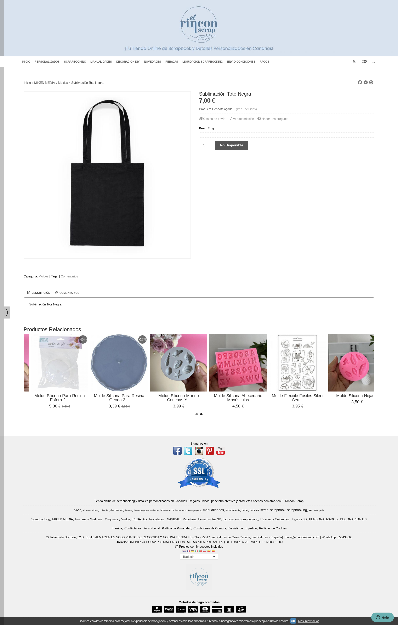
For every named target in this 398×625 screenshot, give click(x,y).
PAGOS (264, 61)
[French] (188, 551)
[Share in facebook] (360, 82)
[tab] (38, 293)
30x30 (77, 510)
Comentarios (69, 276)
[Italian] (196, 551)
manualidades (213, 510)
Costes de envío (214, 118)
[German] (192, 551)
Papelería (189, 519)
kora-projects (194, 510)
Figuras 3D (299, 519)
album (95, 510)
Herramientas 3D (209, 519)
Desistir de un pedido (242, 528)
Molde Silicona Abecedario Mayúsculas (238, 397)
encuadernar (152, 510)
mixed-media (233, 510)
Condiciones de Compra (209, 528)
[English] (184, 551)
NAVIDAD (174, 519)
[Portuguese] (200, 551)
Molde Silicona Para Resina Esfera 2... (59, 397)
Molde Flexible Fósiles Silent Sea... (298, 397)
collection (104, 510)
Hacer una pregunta (275, 118)
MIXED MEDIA (62, 519)
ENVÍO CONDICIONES (241, 61)
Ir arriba (117, 528)
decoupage (139, 510)
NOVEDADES (152, 61)
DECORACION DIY (128, 61)
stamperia (319, 510)
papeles (254, 510)
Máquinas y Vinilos (117, 519)
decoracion (116, 510)
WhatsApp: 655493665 (337, 537)
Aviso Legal (152, 528)
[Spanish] (209, 551)
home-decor (167, 510)
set (310, 510)
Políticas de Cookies (273, 528)
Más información (308, 621)
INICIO (26, 61)
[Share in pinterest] (371, 82)
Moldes (44, 276)
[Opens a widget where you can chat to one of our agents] (382, 618)
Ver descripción (243, 118)
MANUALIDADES (101, 61)
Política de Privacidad (176, 528)
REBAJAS (171, 61)
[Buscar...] (373, 61)
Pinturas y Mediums (88, 519)
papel (245, 510)
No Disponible (231, 145)
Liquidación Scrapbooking (240, 519)
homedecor (181, 510)
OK (293, 621)
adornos (87, 510)
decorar (128, 510)
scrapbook (277, 510)
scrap (264, 510)
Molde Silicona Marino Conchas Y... (178, 397)
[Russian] (204, 551)
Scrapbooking (40, 519)
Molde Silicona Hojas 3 (357, 395)
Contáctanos (133, 528)
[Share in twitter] (366, 82)
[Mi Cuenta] (354, 61)
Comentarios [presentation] (69, 292)
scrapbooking (297, 510)
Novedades (157, 519)
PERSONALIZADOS (47, 61)
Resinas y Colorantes (275, 519)
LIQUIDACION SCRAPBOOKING (202, 61)
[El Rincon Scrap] (199, 28)
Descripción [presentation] (40, 292)
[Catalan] (213, 551)
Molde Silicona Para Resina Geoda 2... (119, 397)
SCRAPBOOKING (75, 61)
